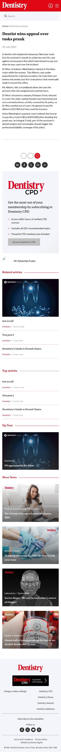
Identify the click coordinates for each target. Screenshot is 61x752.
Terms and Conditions (23, 739)
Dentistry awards (19, 26)
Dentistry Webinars (46, 709)
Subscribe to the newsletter (30, 719)
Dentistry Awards (46, 703)
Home (5, 26)
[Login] (50, 5)
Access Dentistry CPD (24, 242)
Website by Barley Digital (32, 742)
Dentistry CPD (45, 691)
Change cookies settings (15, 691)
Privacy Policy (41, 739)
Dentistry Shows (46, 697)
